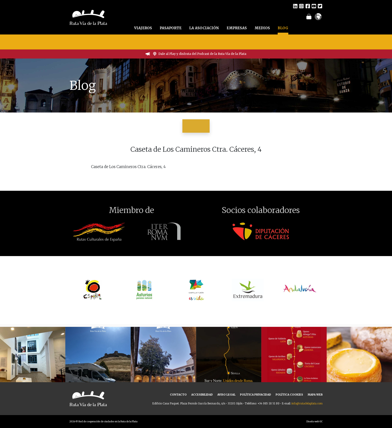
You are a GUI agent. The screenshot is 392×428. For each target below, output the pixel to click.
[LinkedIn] (295, 6)
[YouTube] (314, 6)
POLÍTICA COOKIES (289, 394)
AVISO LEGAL (226, 394)
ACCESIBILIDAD (202, 394)
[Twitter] (320, 6)
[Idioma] (318, 18)
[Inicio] (88, 16)
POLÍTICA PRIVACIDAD (255, 394)
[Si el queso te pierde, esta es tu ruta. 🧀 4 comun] (294, 359)
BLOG (283, 28)
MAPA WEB (315, 394)
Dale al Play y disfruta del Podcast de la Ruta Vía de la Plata (202, 54)
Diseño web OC (314, 421)
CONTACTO (178, 394)
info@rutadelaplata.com (307, 403)
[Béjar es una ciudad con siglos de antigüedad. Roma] (163, 359)
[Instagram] (301, 6)
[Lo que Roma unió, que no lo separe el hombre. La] (228, 359)
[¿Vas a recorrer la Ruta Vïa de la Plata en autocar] (98, 359)
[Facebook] (308, 6)
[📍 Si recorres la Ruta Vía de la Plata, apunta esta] (359, 359)
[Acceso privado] (308, 16)
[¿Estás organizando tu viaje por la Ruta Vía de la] (32, 359)
